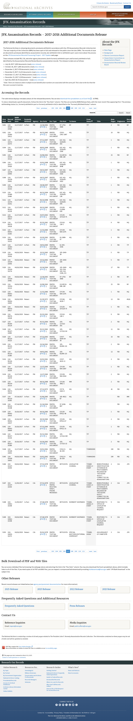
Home (5, 26)
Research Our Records (13, 14)
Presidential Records (9, 680)
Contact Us (127, 3)
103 (52, 108)
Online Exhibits (7, 691)
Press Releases (77, 606)
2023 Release (43, 589)
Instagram (63, 705)
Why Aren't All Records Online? (54, 685)
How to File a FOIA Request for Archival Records (55, 689)
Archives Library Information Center (12, 688)
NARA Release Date (18, 119)
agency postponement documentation (47, 584)
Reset (128, 113)
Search (127, 7)
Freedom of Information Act (72, 713)
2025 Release (11, 589)
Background (108, 53)
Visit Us (93, 14)
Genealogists (29, 670)
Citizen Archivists (103, 3)
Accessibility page (51, 648)
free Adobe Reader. (25, 646)
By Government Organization (12, 675)
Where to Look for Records (55, 682)
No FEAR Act (85, 713)
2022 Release (76, 589)
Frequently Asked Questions (19, 606)
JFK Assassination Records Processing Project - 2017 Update (29, 55)
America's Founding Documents (120, 14)
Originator (121, 121)
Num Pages (113, 120)
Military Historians (30, 673)
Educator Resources (66, 14)
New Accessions (73, 673)
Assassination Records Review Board (115, 64)
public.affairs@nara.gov (83, 626)
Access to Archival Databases (9, 684)
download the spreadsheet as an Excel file (75, 99)
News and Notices (73, 670)
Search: (92, 113)
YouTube (70, 705)
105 (60, 108)
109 (76, 108)
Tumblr (66, 705)
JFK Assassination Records (32, 26)
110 (79, 108)
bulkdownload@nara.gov (98, 569)
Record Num (10, 120)
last (95, 108)
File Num (63, 121)
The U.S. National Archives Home (27, 6)
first (38, 108)
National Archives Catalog (11, 678)
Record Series (129, 120)
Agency (35, 121)
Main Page (108, 50)
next (90, 108)
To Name (72, 121)
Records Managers (31, 680)
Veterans (28, 682)
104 (56, 108)
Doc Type (53, 121)
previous (44, 108)
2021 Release (108, 589)
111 (83, 108)
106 (64, 108)
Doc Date (43, 121)
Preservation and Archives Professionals (33, 676)
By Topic (6, 670)
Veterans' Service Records (40, 14)
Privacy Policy (58, 713)
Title (98, 121)
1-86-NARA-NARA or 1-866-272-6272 (66, 718)
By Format (6, 673)
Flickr (76, 705)
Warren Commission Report (114, 55)
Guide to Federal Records (55, 677)
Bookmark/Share (116, 3)
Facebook (56, 705)
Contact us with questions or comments (14, 657)
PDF (42, 127)
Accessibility (49, 713)
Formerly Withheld (27, 120)
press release (36, 64)
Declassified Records (53, 680)
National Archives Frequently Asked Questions (55, 674)
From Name (89, 120)
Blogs (73, 705)
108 (72, 108)
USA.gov (92, 713)
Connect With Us (66, 702)
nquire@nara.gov (16, 626)
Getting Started (51, 670)
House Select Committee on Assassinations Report (114, 59)
